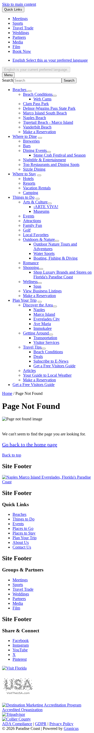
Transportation (45, 338)
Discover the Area (38, 305)
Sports (18, 584)
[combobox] (36, 69)
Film (16, 608)
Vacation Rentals (37, 188)
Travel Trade (23, 589)
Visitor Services (46, 342)
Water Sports (44, 253)
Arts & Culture (35, 202)
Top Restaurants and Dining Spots (51, 164)
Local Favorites (36, 235)
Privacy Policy (61, 724)
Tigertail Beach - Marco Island (48, 122)
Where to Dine (25, 136)
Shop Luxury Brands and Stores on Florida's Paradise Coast (62, 274)
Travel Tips (32, 347)
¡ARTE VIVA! (45, 206)
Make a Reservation (39, 132)
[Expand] (29, 91)
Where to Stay (24, 174)
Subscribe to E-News (50, 361)
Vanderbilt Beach (37, 127)
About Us (21, 542)
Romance (31, 263)
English (50, 60)
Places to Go (23, 528)
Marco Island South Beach (45, 113)
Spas (37, 286)
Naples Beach (34, 117)
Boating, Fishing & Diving (55, 258)
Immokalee (42, 328)
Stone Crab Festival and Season (59, 155)
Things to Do (23, 197)
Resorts (29, 183)
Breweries (31, 141)
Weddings (21, 594)
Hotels (28, 178)
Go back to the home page (29, 444)
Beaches (19, 514)
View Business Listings (42, 291)
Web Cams (42, 99)
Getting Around (36, 333)
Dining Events (35, 150)
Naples (39, 309)
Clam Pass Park (36, 103)
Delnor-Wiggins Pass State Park (49, 108)
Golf (27, 230)
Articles (29, 370)
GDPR (40, 724)
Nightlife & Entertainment (44, 160)
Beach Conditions (37, 94)
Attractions (32, 220)
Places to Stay (24, 533)
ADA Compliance (17, 724)
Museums (41, 211)
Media (18, 603)
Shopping (31, 267)
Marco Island (44, 314)
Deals (38, 356)
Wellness (30, 281)
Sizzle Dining (34, 169)
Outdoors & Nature (39, 239)
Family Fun (32, 225)
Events (28, 216)
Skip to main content (19, 4)
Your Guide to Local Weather (47, 375)
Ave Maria (42, 324)
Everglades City (46, 319)
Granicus (71, 728)
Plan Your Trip (25, 300)
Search (7, 80)
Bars (27, 146)
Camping (30, 192)
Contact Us (22, 547)
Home (7, 393)
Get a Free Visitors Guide (54, 366)
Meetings (20, 580)
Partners (19, 598)
